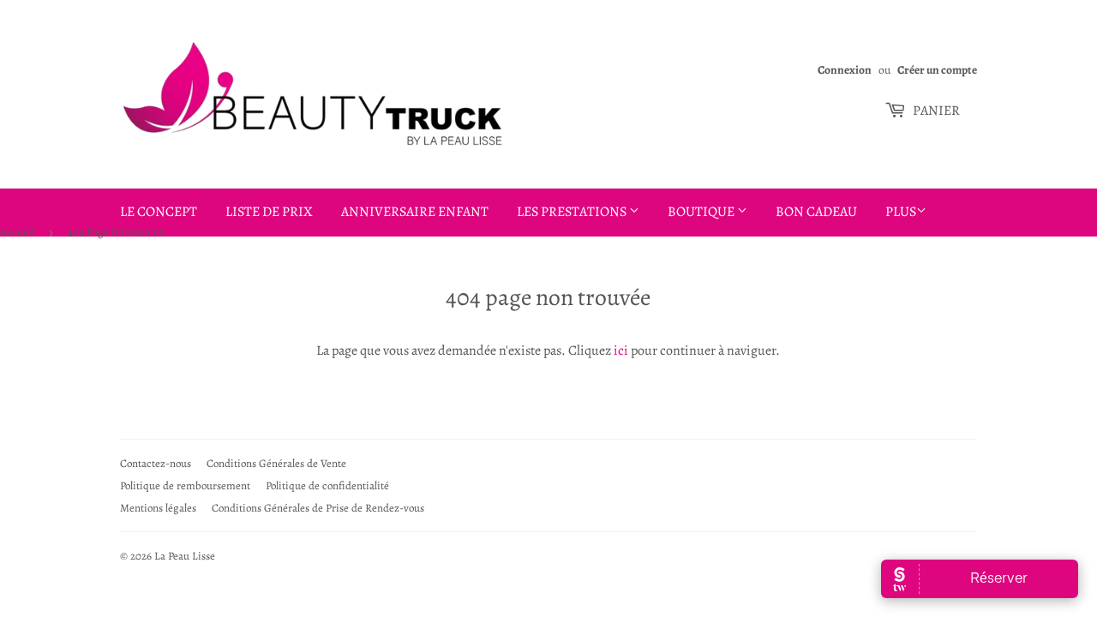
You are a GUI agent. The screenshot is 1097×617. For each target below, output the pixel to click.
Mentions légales (158, 507)
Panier (935, 110)
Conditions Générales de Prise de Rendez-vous (318, 507)
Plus (900, 211)
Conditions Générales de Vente (276, 463)
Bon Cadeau (816, 211)
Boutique (702, 211)
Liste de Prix (269, 211)
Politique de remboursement (185, 485)
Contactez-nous (155, 463)
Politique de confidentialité (327, 485)
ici (621, 350)
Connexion (845, 70)
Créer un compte (937, 70)
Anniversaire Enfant (415, 211)
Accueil (17, 232)
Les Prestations (573, 211)
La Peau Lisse (184, 555)
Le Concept (158, 211)
